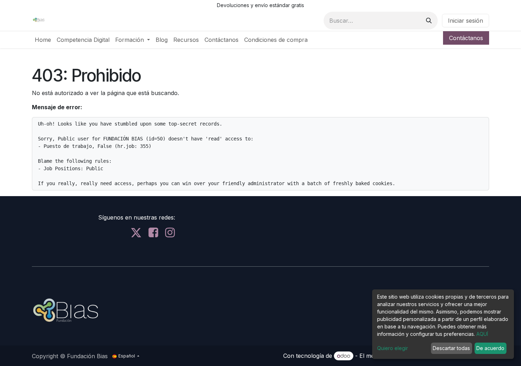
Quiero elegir (392, 348)
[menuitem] (43, 40)
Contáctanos (466, 37)
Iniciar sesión (465, 20)
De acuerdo (490, 348)
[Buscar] (429, 20)
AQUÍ (482, 334)
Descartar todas (451, 348)
